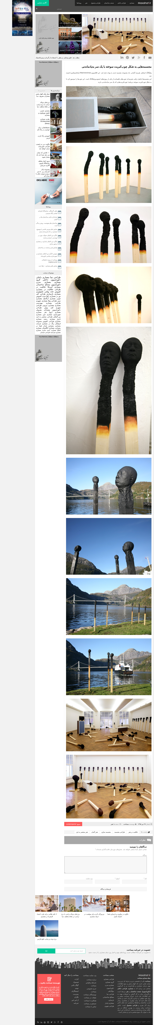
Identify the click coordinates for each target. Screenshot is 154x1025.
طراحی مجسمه (119, 832)
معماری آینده (51, 330)
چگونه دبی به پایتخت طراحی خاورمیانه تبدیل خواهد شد (43, 146)
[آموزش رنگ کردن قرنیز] (56, 139)
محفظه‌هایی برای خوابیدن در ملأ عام (43, 129)
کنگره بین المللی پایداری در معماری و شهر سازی (46, 243)
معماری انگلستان (48, 328)
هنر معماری (41, 312)
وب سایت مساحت (89, 975)
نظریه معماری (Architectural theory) (45, 121)
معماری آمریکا (54, 287)
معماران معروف (43, 310)
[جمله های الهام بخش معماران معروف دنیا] (56, 97)
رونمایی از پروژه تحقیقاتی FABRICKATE (49, 261)
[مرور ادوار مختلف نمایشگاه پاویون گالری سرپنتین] (56, 164)
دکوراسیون (56, 284)
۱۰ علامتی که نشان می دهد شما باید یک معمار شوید (43, 155)
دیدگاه (145, 855)
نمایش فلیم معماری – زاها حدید (48, 266)
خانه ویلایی (49, 292)
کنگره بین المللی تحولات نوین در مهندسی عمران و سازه (47, 237)
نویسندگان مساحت (89, 995)
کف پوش (48, 308)
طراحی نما (55, 277)
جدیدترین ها (41, 90)
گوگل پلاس (75, 985)
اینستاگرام (75, 991)
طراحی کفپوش (48, 321)
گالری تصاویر (42, 3)
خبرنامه (76, 1003)
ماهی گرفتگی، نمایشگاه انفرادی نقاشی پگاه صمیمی (47, 212)
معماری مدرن (43, 282)
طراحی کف (40, 294)
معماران (58, 321)
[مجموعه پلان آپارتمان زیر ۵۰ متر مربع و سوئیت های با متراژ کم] (56, 172)
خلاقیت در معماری (44, 289)
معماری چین (47, 314)
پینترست (76, 994)
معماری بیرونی (48, 305)
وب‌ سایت (89, 878)
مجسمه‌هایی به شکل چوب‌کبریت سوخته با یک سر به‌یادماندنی (116, 66)
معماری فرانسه (55, 332)
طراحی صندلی (45, 332)
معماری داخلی (42, 277)
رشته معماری (41, 319)
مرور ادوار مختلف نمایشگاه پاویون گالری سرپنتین (44, 163)
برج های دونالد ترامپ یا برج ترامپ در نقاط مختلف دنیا (43, 104)
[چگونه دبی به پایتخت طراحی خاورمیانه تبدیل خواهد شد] (56, 147)
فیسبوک (76, 982)
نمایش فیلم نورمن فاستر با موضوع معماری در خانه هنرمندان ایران (47, 230)
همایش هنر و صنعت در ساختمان (47, 247)
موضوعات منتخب (48, 273)
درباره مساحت (91, 980)
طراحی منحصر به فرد (44, 317)
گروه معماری (109, 982)
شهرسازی (57, 314)
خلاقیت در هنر (133, 832)
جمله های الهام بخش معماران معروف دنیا (43, 95)
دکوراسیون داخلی (52, 280)
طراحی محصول (95, 3)
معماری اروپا (55, 312)
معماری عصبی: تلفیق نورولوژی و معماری (44, 113)
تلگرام (76, 997)
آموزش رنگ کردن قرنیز (44, 137)
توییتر (77, 988)
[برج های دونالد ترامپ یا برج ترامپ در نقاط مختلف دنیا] (56, 105)
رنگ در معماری (48, 324)
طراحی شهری (109, 1006)
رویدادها (79, 3)
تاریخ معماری (55, 319)
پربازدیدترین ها (55, 90)
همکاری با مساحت (90, 1001)
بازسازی (50, 294)
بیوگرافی (111, 991)
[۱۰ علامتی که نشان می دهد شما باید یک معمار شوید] (56, 156)
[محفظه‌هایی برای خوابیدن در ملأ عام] (56, 131)
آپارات (76, 979)
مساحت (126, 824)
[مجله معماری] (144, 3)
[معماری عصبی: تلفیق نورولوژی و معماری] (56, 114)
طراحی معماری (53, 303)
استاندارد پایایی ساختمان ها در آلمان (48, 218)
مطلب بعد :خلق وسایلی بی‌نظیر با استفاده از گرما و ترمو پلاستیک (57, 58)
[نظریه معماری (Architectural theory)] (56, 122)
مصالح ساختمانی (43, 284)
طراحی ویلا (52, 301)
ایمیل (117, 878)
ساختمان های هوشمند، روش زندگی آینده (46, 224)
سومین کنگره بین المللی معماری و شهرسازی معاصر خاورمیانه (47, 255)
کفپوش (58, 292)
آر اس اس (75, 1000)
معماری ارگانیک (49, 298)
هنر (86, 3)
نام (145, 878)
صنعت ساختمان (109, 3)
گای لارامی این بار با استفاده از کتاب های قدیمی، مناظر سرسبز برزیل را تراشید (70, 26)
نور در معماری (55, 296)
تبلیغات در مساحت (90, 998)
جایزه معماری (41, 330)
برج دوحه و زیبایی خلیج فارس (47, 939)
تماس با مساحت (90, 1007)
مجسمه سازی (106, 832)
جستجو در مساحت (90, 1004)
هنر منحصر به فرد (82, 832)
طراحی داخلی (122, 3)
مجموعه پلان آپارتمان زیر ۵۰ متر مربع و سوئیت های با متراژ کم (43, 173)
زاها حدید (45, 296)
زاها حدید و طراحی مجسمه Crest (71, 36)
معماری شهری (41, 301)
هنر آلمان (94, 832)
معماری (132, 3)
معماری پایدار (48, 326)
